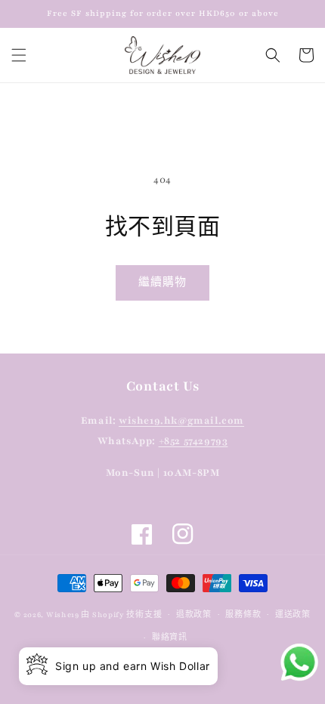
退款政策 (194, 614)
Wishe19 (62, 614)
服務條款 (243, 614)
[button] (19, 55)
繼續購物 (162, 282)
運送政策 (293, 614)
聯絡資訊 (169, 637)
